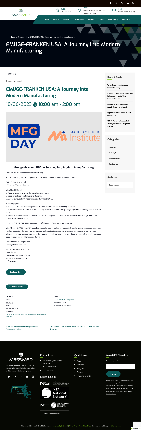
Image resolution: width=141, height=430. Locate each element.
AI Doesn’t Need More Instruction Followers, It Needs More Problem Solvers (120, 96)
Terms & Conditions (85, 426)
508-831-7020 (66, 12)
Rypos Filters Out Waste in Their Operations (119, 114)
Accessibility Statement (61, 426)
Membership (79, 20)
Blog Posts (112, 147)
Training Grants (84, 376)
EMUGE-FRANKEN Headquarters (64, 300)
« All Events (11, 74)
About (55, 20)
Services (66, 20)
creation (19, 314)
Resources (9, 317)
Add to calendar (17, 286)
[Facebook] (116, 3)
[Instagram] (133, 3)
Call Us (63, 9)
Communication (11, 314)
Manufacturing (41, 314)
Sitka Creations (116, 426)
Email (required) (112, 361)
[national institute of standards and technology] (54, 383)
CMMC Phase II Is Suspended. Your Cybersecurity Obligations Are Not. (118, 123)
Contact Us (126, 20)
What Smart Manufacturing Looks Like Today (117, 86)
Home (47, 20)
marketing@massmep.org (126, 12)
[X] (122, 3)
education (25, 314)
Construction (113, 164)
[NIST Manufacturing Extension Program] (54, 405)
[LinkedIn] (111, 3)
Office (85, 8)
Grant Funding (113, 20)
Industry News (114, 153)
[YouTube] (127, 3)
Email (120, 9)
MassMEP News (114, 159)
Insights (91, 20)
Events (102, 20)
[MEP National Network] (54, 393)
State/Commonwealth (51, 414)
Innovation (32, 314)
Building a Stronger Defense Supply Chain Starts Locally (117, 105)
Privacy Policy (73, 426)
